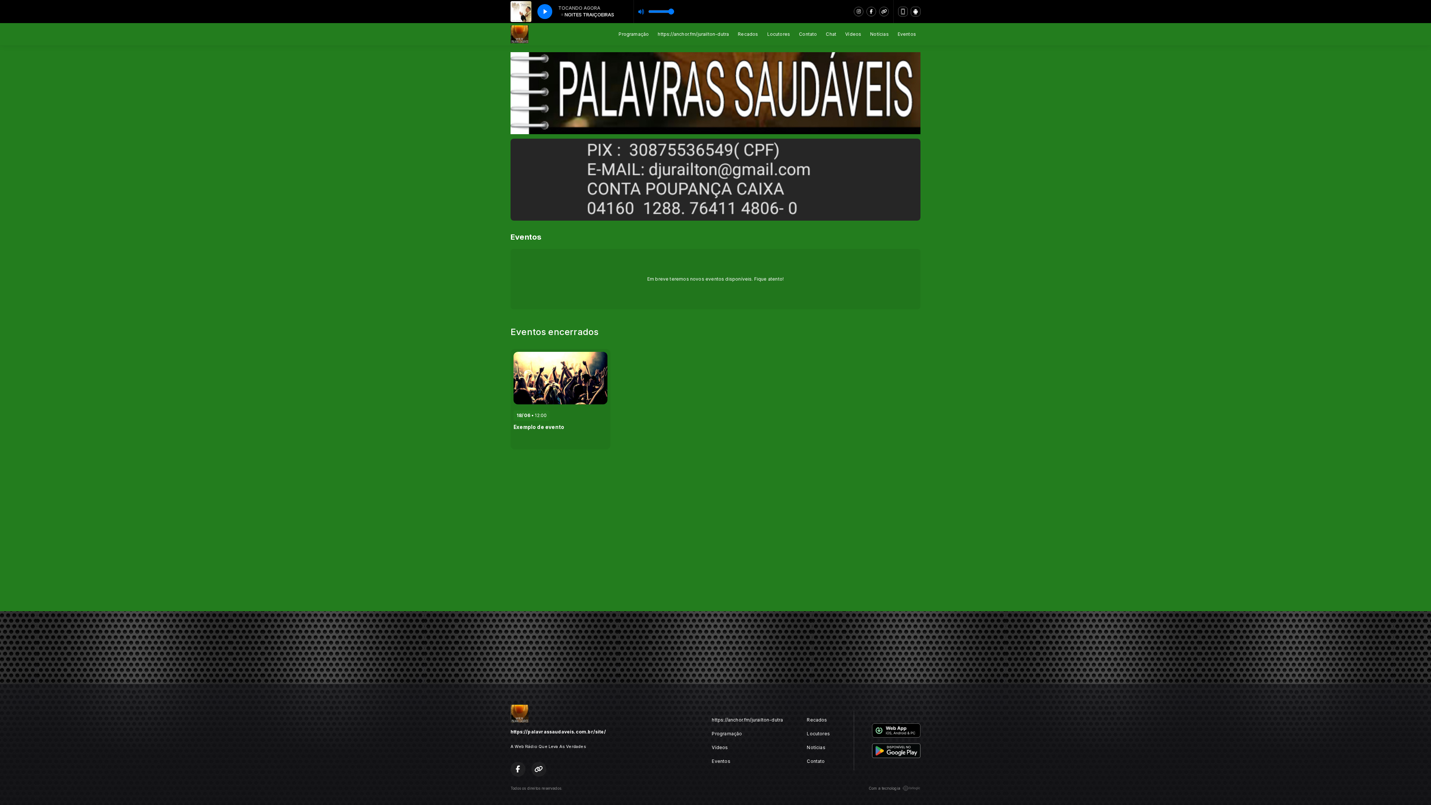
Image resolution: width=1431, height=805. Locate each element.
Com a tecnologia (884, 788)
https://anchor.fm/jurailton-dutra (693, 34)
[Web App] (903, 11)
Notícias (879, 34)
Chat (831, 34)
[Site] (884, 11)
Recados (748, 34)
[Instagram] (858, 11)
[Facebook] (871, 11)
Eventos (907, 34)
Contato (808, 34)
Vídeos (853, 34)
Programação (634, 34)
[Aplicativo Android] (915, 11)
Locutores (778, 34)
